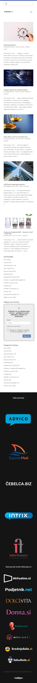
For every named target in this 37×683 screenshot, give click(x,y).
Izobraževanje (8, 265)
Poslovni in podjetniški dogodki (13, 280)
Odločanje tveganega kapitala (14, 184)
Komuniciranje (8, 271)
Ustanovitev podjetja (10, 294)
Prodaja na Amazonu (10, 288)
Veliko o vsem (8, 297)
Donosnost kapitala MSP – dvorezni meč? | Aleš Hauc (18, 233)
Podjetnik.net (10, 92)
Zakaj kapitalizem (10, 45)
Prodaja (6, 286)
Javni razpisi (7, 268)
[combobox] (18, 4)
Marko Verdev (10, 47)
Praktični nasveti (9, 283)
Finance (26, 186)
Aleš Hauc (9, 235)
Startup (6, 291)
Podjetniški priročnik (10, 277)
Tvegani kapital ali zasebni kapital (15, 90)
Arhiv (5, 260)
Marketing (7, 274)
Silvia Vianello (10, 139)
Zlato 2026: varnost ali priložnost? (16, 137)
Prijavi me (27, 336)
